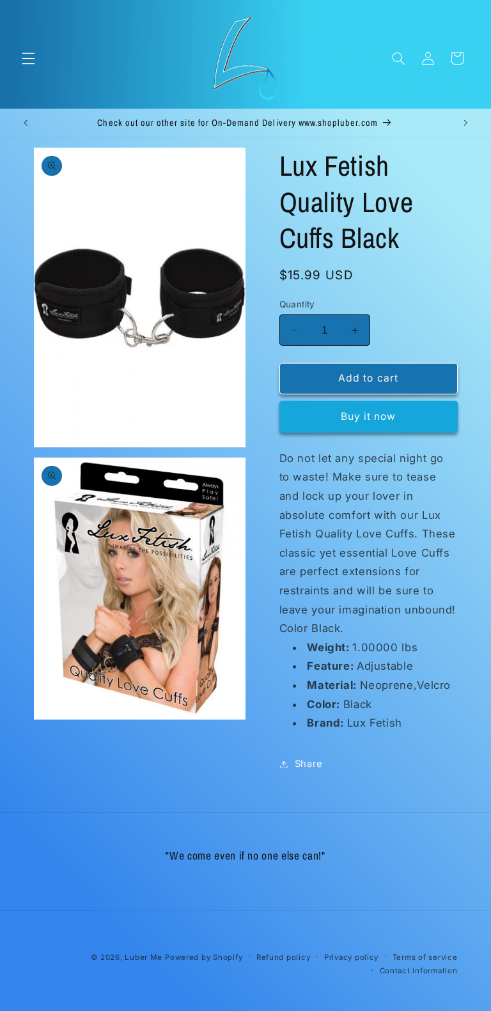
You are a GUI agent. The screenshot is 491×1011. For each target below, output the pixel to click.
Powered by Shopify (203, 957)
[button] (28, 58)
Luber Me (143, 957)
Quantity (297, 304)
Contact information (419, 970)
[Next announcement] (465, 123)
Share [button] (309, 763)
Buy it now (368, 416)
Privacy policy (351, 957)
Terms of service (425, 957)
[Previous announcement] (26, 123)
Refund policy (283, 957)
